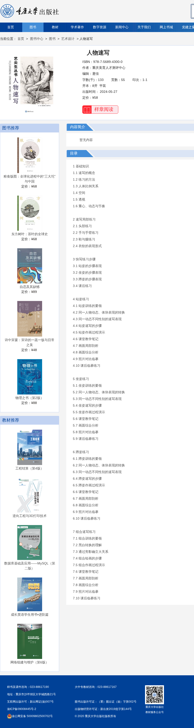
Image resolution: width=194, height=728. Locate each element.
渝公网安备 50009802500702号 (32, 716)
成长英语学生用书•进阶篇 (29, 614)
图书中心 (36, 39)
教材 (55, 27)
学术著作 (77, 27)
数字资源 (99, 27)
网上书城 (166, 27)
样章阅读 (103, 109)
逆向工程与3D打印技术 (30, 516)
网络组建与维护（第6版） (29, 662)
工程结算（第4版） (29, 468)
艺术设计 (68, 39)
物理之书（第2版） (29, 398)
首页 (10, 27)
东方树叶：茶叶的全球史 (29, 234)
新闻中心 (121, 27)
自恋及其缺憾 (30, 287)
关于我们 (144, 27)
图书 (33, 27)
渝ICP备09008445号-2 (21, 709)
